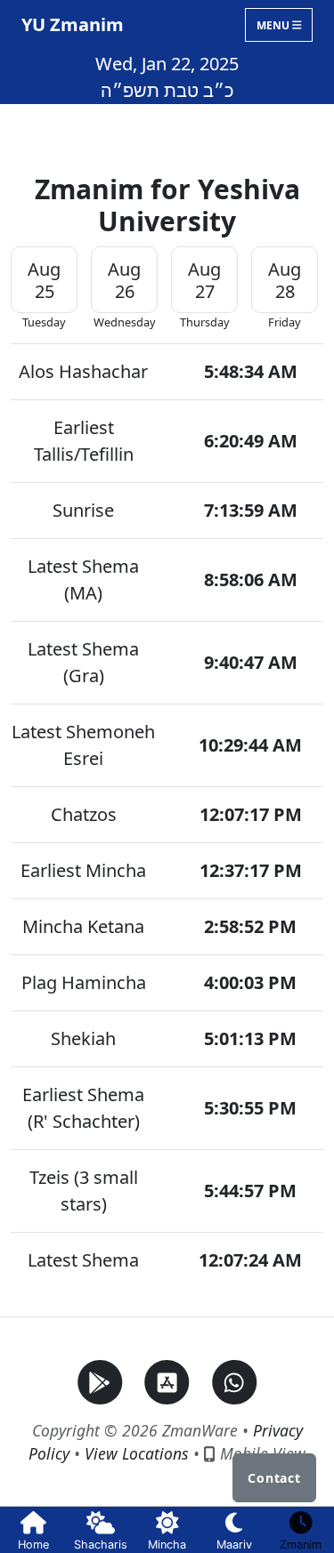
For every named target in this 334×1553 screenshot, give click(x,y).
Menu (274, 24)
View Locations (137, 1453)
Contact (274, 1477)
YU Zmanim (72, 24)
